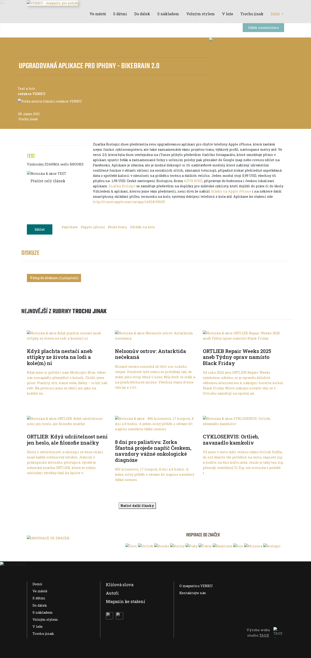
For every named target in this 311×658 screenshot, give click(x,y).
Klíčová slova (119, 584)
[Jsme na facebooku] (109, 615)
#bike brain (118, 227)
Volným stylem (45, 619)
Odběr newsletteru (263, 27)
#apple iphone (93, 227)
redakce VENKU (32, 94)
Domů (37, 584)
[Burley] (177, 546)
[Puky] (192, 546)
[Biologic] (271, 546)
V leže (38, 626)
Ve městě (40, 591)
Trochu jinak (43, 633)
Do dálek (40, 605)
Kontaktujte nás (192, 593)
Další (276, 13)
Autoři (112, 593)
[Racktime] (222, 546)
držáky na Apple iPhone (231, 191)
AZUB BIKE (193, 181)
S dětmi (39, 598)
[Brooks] (161, 546)
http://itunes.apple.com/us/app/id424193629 (129, 202)
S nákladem (43, 612)
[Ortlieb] (145, 546)
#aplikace (70, 227)
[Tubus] (205, 546)
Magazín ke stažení (125, 601)
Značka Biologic (122, 186)
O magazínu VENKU (196, 586)
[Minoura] (253, 546)
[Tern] (131, 546)
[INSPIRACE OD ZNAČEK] (48, 538)
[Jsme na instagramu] (119, 615)
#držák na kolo (142, 227)
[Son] (238, 546)
